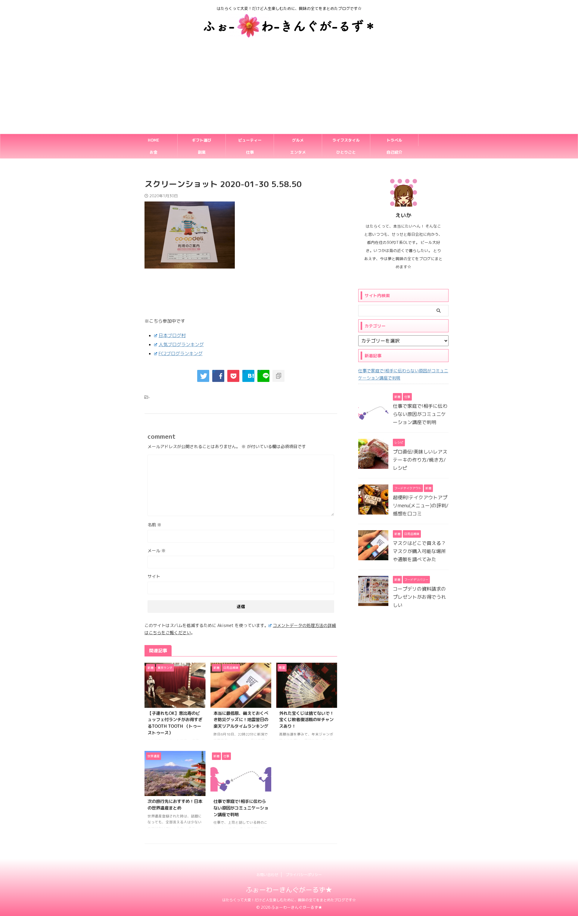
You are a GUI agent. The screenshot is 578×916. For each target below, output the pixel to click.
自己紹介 (394, 152)
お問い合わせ (267, 874)
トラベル (394, 140)
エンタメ (298, 152)
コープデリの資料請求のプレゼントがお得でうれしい (419, 597)
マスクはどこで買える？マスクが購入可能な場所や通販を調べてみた (419, 551)
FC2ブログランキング (181, 353)
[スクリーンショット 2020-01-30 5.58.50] (248, 376)
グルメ (298, 140)
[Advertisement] (289, 89)
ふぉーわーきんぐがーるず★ (289, 889)
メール (157, 550)
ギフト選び (201, 140)
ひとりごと (346, 152)
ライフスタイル (346, 140)
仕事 (250, 152)
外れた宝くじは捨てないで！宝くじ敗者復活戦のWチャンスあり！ (306, 719)
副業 (202, 152)
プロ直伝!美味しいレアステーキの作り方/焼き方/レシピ (420, 459)
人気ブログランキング (181, 344)
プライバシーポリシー (304, 874)
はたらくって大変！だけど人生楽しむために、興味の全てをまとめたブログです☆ (289, 899)
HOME (153, 140)
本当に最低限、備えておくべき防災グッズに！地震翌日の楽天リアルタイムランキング (240, 719)
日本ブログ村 (172, 335)
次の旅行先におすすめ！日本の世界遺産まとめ (175, 804)
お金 (153, 152)
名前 (154, 524)
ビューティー (250, 140)
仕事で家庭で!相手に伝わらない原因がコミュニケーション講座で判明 (240, 807)
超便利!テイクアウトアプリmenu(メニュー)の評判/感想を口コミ (421, 505)
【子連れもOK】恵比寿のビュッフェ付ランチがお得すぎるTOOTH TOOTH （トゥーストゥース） (175, 723)
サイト (154, 576)
